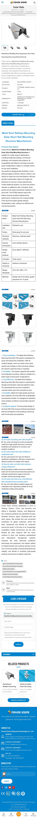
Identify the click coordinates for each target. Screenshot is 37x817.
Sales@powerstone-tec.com (18, 744)
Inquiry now (17, 114)
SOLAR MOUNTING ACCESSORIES (13, 12)
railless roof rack (8, 569)
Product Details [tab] (8, 123)
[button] (36, 682)
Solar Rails (29, 12)
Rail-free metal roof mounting (12, 563)
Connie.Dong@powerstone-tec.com (21, 750)
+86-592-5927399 (14, 756)
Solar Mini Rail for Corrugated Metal (14, 571)
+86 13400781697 (18, 758)
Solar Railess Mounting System (12, 577)
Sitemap (26, 809)
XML (10, 809)
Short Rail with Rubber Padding (12, 566)
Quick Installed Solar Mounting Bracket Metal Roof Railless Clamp (14, 685)
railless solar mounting (10, 574)
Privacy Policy (18, 809)
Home (22, 10)
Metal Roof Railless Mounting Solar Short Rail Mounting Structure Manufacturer (18, 616)
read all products (18, 700)
